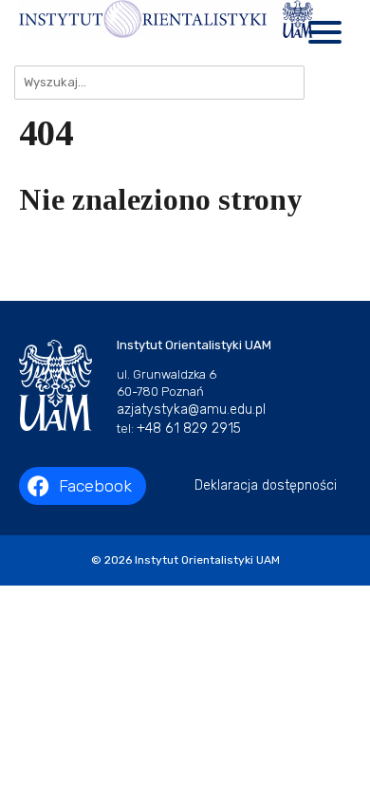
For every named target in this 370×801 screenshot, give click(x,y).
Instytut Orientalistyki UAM (207, 560)
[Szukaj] (327, 82)
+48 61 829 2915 (189, 428)
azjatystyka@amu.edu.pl (191, 409)
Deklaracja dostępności (265, 485)
